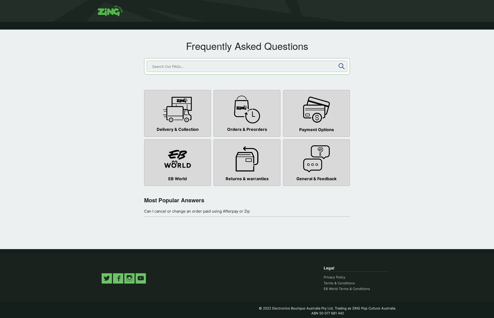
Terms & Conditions (339, 283)
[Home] (110, 11)
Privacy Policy (334, 277)
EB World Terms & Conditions (347, 289)
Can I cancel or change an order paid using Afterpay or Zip (197, 211)
